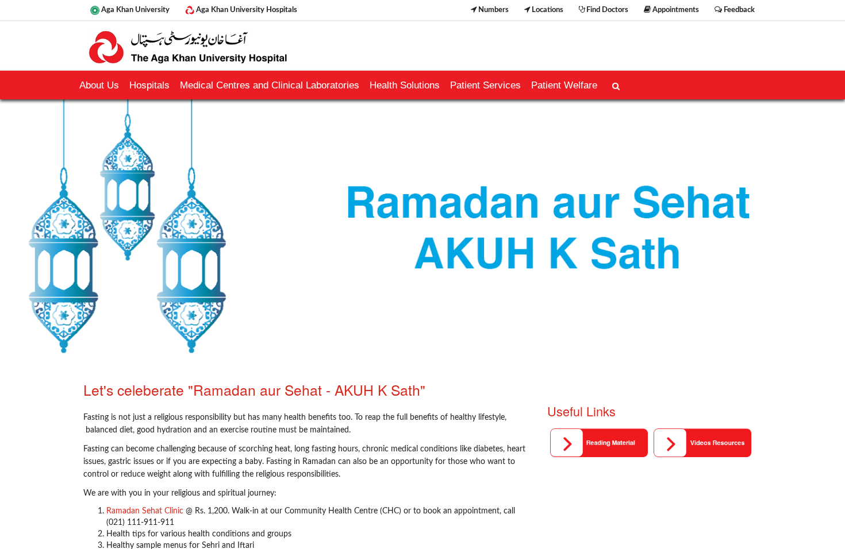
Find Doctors (606, 10)
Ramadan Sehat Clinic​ (144, 511)
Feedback (738, 10)
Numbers (493, 10)
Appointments (675, 10)
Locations (546, 10)
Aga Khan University (134, 10)
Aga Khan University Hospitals (245, 10)
